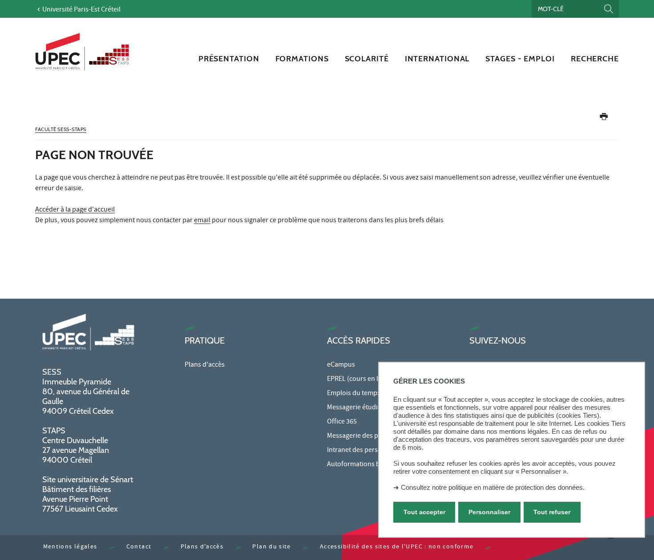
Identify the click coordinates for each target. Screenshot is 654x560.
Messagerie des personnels (367, 436)
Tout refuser (551, 512)
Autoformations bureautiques (371, 465)
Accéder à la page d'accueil (75, 210)
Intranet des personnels (362, 450)
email (202, 221)
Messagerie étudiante (359, 408)
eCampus (341, 365)
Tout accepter (424, 512)
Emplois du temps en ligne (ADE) (375, 393)
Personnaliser (489, 512)
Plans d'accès (205, 365)
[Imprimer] (604, 118)
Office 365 (342, 422)
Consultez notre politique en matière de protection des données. (493, 487)
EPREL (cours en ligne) (360, 379)
